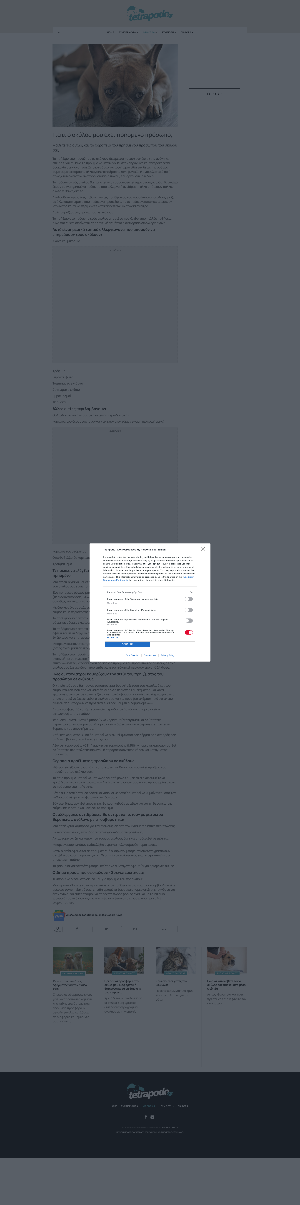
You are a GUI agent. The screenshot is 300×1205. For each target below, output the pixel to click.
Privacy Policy (168, 655)
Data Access (150, 655)
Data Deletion (132, 655)
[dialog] (150, 602)
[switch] (189, 599)
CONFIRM (127, 644)
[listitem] (150, 592)
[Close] (204, 550)
